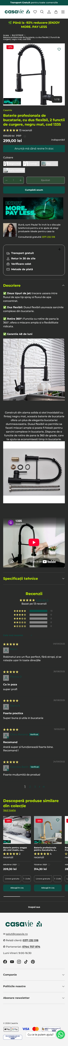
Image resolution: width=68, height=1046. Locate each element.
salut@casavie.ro (17, 933)
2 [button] (30, 786)
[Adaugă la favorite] (59, 49)
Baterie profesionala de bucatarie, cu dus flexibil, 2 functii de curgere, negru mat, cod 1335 (31, 38)
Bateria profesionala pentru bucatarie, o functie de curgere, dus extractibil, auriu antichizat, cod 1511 (46, 848)
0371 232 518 (48, 237)
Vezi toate (9, 810)
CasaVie (7, 110)
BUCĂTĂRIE (17, 35)
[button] (56, 11)
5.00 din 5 (42, 600)
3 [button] (35, 786)
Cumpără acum (34, 189)
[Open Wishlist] (35, 11)
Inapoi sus (34, 907)
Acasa (6, 35)
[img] (10, 644)
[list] (34, 74)
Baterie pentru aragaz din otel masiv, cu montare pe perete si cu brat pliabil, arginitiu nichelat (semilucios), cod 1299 (16, 848)
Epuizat (45, 180)
